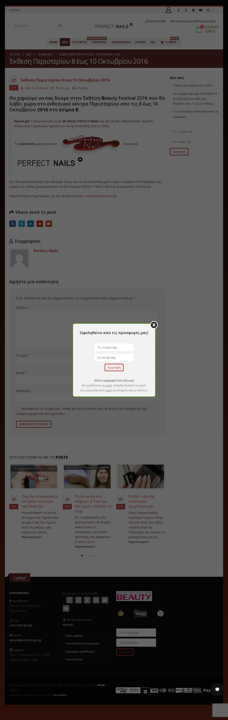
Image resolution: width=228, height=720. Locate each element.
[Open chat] (217, 689)
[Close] (154, 325)
